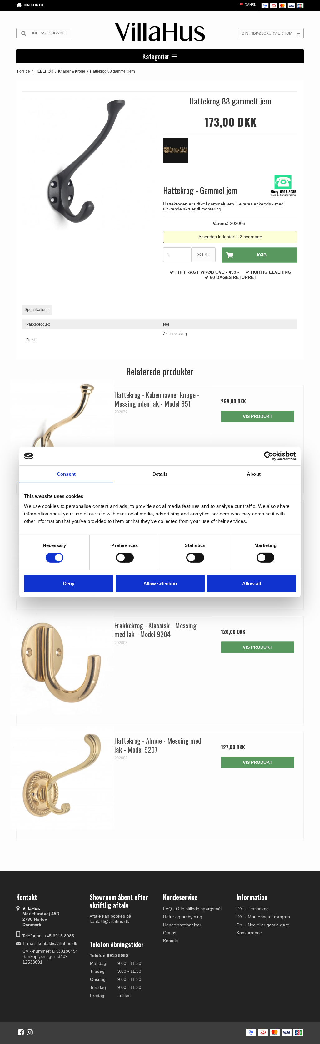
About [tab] (254, 474)
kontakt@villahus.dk (57, 943)
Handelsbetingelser (182, 924)
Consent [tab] (66, 474)
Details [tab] (160, 474)
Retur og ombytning (182, 916)
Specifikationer (37, 309)
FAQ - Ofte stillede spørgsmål (192, 908)
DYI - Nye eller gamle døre (263, 924)
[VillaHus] (160, 32)
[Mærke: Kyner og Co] (178, 153)
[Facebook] (21, 1032)
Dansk (250, 5)
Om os (169, 932)
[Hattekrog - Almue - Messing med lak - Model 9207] (62, 778)
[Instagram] (30, 1032)
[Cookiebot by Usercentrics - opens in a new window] (268, 456)
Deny (68, 583)
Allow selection (160, 583)
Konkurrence (249, 932)
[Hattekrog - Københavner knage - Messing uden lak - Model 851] (62, 432)
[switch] (125, 558)
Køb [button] (262, 254)
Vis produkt (257, 416)
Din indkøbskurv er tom (267, 33)
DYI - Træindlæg (253, 908)
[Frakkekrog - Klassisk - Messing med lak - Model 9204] (62, 662)
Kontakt (170, 940)
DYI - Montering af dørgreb (263, 916)
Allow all (251, 583)
